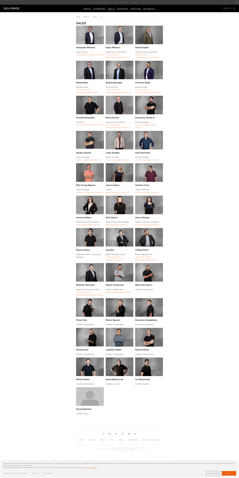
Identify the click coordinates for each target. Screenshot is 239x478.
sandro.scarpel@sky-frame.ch (88, 160)
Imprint (81, 440)
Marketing (48, 473)
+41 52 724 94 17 (112, 55)
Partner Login (133, 440)
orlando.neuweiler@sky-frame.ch (89, 125)
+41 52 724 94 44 (142, 90)
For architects (122, 9)
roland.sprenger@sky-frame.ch (118, 93)
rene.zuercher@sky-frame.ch (117, 128)
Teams (95, 17)
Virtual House (136, 9)
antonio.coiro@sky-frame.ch (146, 192)
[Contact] (227, 8)
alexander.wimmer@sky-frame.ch (89, 55)
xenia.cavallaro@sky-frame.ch (88, 225)
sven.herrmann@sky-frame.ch (147, 160)
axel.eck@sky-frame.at (115, 260)
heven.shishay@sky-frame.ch (147, 225)
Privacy (102, 440)
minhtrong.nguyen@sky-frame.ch (90, 192)
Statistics (36, 473)
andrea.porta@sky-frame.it (146, 260)
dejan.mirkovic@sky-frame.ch (118, 57)
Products (87, 9)
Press (111, 440)
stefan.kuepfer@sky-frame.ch (147, 57)
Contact (121, 440)
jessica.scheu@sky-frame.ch (117, 192)
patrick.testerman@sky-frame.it (118, 292)
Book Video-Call (149, 9)
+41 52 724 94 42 (113, 125)
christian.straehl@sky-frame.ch (147, 93)
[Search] (230, 8)
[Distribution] (224, 8)
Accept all (229, 473)
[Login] (233, 8)
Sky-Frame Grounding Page (151, 440)
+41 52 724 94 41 (142, 55)
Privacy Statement (90, 467)
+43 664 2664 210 (113, 257)
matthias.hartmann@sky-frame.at (89, 295)
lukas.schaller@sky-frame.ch (117, 160)
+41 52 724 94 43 (113, 90)
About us (111, 9)
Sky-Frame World (99, 9)
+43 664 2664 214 (83, 292)
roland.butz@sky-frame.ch (87, 93)
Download (91, 440)
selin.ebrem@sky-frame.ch (116, 225)
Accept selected (213, 473)
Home (78, 17)
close (236, 2)
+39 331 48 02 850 (142, 257)
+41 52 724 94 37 (83, 90)
